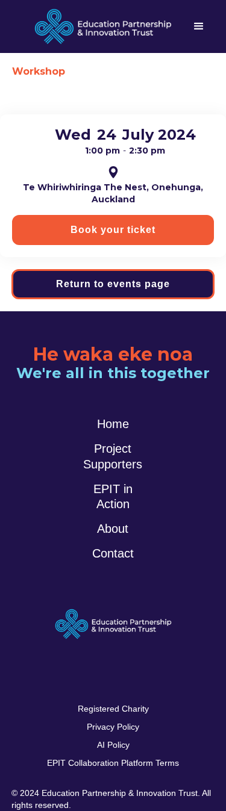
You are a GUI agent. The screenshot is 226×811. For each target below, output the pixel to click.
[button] (199, 26)
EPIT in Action (113, 496)
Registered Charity (113, 708)
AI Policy (113, 745)
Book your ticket (113, 230)
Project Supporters (112, 456)
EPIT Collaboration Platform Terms (113, 763)
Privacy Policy (113, 727)
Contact (113, 553)
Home (113, 423)
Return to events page (113, 284)
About (112, 528)
